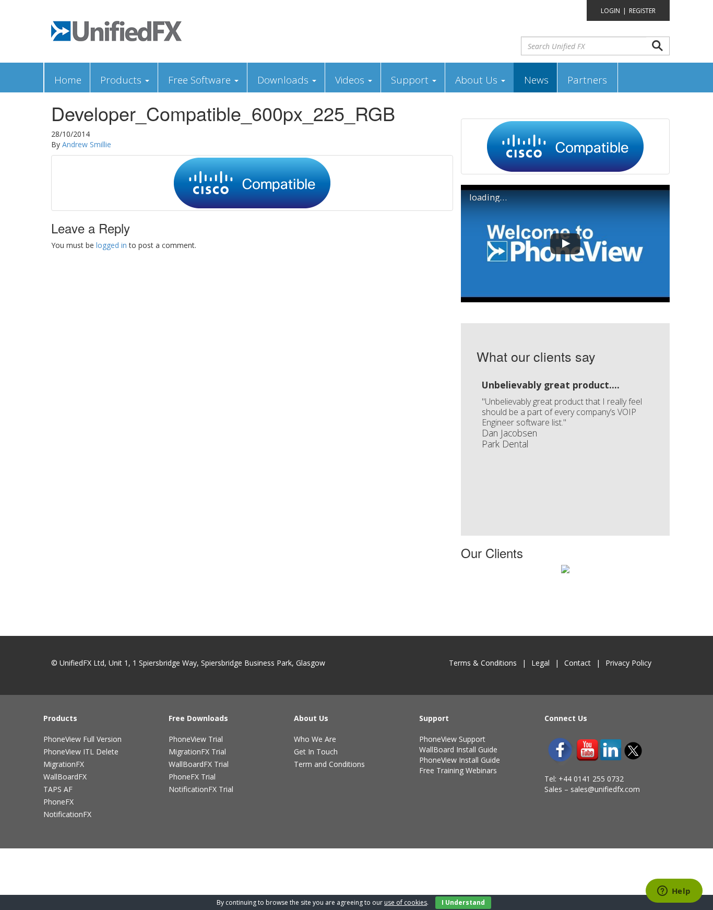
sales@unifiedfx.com (605, 789)
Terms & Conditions (483, 663)
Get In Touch (316, 752)
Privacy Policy (628, 663)
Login (610, 10)
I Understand (463, 902)
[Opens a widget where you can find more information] (674, 892)
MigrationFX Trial (197, 752)
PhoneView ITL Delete (80, 752)
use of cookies (405, 902)
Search (657, 46)
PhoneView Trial (196, 739)
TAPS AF (58, 789)
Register (642, 10)
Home (67, 80)
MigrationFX (63, 764)
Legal (540, 663)
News (536, 80)
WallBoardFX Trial (199, 764)
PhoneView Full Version (82, 739)
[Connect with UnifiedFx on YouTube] (587, 750)
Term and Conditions (329, 764)
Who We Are (315, 739)
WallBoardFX (65, 777)
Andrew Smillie (86, 144)
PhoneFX (58, 802)
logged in (111, 245)
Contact (577, 663)
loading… (488, 197)
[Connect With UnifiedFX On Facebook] (560, 749)
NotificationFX (67, 814)
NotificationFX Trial (201, 789)
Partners (587, 80)
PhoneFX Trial (192, 777)
